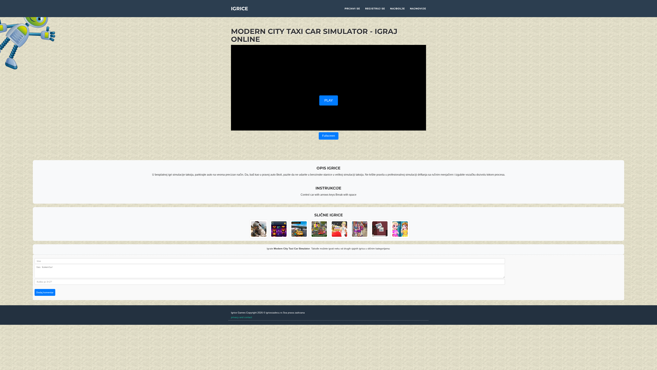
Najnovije (418, 8)
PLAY (328, 100)
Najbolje (397, 8)
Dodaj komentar (45, 292)
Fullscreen (328, 135)
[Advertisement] (328, 69)
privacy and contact (241, 317)
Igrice (239, 8)
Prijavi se (352, 8)
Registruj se (375, 8)
